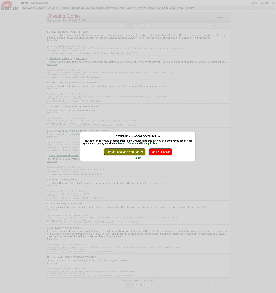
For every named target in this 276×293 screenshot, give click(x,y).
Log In (138, 158)
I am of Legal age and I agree (125, 151)
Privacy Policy (149, 143)
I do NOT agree (160, 151)
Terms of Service (127, 143)
